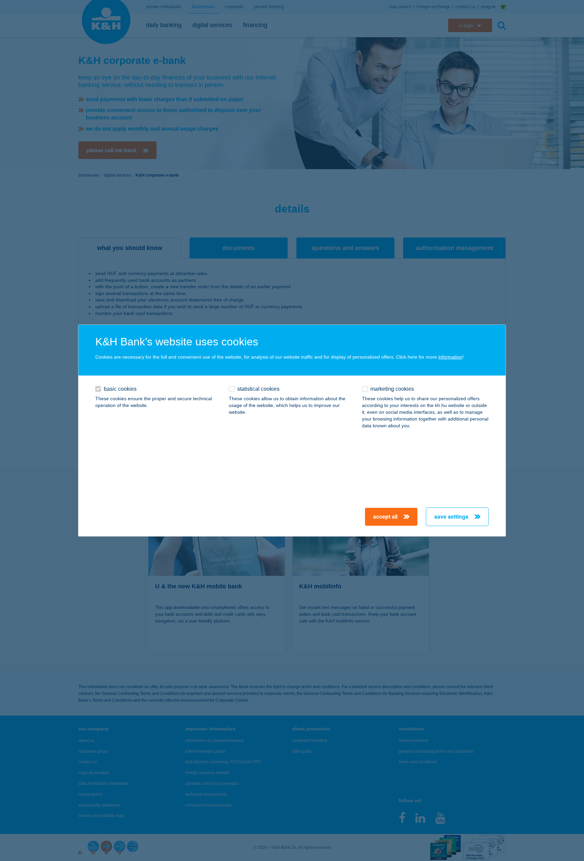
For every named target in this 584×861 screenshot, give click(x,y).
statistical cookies (258, 389)
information (450, 357)
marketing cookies (392, 389)
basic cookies (120, 389)
